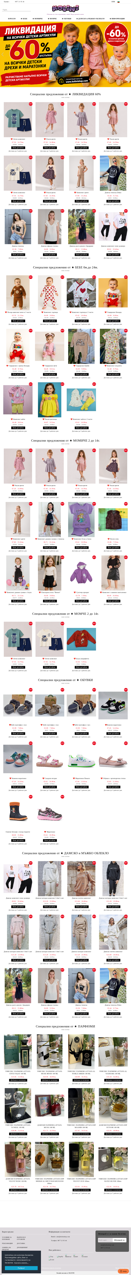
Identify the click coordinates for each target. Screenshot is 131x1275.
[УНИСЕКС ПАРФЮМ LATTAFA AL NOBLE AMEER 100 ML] (81, 1051)
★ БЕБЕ (24, 19)
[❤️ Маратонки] (49, 812)
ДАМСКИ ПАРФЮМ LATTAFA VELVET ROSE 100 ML (18, 1180)
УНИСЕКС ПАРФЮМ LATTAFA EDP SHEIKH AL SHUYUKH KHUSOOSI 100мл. (49, 1181)
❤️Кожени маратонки (113, 725)
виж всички (65, 97)
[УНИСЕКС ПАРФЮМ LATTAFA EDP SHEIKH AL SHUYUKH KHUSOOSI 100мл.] (49, 1159)
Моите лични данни (122, 1268)
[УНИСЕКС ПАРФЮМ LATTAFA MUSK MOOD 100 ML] (49, 1051)
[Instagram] (128, 2)
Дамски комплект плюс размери (113, 246)
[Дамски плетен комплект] (81, 878)
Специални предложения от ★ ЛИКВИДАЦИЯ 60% (65, 94)
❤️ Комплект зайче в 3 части (81, 419)
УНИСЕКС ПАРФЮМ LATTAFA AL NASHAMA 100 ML (113, 1072)
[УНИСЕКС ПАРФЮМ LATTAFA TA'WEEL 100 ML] (18, 1105)
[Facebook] (125, 2)
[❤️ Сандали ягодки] (49, 758)
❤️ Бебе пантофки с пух (50, 725)
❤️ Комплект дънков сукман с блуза (18, 592)
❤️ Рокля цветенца (49, 419)
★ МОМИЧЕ (38, 19)
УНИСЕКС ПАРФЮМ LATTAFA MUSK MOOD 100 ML (49, 1072)
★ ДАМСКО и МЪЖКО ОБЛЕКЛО (90, 19)
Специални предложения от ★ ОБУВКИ (65, 680)
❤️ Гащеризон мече (49, 366)
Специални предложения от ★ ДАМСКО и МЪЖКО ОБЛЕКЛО (65, 853)
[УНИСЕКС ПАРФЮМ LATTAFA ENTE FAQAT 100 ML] (18, 1051)
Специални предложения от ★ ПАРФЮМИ (65, 1026)
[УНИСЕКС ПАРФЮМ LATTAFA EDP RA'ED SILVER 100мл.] (113, 1159)
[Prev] (3, 54)
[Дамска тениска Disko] (113, 173)
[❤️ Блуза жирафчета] (81, 639)
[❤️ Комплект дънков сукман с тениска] (49, 519)
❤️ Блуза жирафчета (81, 659)
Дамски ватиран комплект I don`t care (50, 898)
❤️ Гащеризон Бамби (81, 366)
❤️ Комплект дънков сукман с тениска (49, 539)
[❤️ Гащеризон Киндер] (113, 292)
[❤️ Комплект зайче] (18, 399)
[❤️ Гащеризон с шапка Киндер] (18, 346)
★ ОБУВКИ (66, 19)
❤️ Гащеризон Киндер (113, 312)
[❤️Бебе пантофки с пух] (18, 705)
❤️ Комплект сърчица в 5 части (81, 312)
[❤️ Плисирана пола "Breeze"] (49, 573)
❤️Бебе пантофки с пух (18, 725)
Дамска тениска (18, 246)
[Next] (127, 54)
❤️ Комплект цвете (81, 192)
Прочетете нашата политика (51, 1268)
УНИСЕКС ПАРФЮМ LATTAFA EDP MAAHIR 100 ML (81, 1126)
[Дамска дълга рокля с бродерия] (81, 226)
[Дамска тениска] (18, 226)
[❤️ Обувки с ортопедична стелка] (113, 758)
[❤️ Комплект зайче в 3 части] (81, 399)
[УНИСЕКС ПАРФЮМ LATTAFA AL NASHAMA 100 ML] (113, 1051)
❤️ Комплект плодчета (113, 366)
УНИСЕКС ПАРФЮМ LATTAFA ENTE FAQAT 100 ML (17, 1072)
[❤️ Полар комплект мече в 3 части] (18, 292)
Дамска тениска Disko (113, 192)
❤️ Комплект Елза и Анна (81, 539)
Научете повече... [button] (21, 1263)
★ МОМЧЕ (52, 19)
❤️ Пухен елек (113, 539)
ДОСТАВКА (21, 1243)
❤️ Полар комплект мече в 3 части (18, 312)
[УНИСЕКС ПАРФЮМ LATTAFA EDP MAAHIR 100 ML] (81, 1105)
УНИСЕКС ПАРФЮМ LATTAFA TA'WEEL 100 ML (17, 1126)
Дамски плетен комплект (81, 898)
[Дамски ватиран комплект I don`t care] (49, 878)
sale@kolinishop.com (63, 1236)
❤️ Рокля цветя (49, 139)
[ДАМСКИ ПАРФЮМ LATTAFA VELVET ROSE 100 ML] (18, 1159)
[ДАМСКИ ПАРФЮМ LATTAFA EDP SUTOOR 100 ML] (113, 1105)
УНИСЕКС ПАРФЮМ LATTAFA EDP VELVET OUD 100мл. (81, 1180)
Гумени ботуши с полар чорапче (18, 832)
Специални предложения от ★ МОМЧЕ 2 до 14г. (65, 613)
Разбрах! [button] (21, 1268)
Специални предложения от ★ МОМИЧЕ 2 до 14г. (65, 440)
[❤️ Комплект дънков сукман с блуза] (18, 573)
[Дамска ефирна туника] (49, 226)
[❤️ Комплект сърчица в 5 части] (81, 292)
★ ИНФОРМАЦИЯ (117, 19)
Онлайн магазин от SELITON (65, 1273)
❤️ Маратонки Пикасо (81, 778)
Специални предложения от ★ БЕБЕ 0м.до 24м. (65, 267)
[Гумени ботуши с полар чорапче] (18, 812)
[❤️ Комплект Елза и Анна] (81, 519)
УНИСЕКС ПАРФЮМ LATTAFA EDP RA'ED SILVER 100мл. (113, 1180)
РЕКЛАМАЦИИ (7, 1243)
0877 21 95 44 (19, 1)
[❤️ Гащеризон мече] (49, 346)
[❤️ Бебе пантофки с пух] (49, 705)
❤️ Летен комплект (18, 139)
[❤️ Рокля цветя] (49, 119)
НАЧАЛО (12, 19)
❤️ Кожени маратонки (17, 778)
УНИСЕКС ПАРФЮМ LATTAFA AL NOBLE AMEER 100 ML (81, 1072)
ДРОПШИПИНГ (22, 1247)
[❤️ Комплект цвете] (81, 173)
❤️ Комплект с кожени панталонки (113, 592)
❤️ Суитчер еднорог (81, 592)
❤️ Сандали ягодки (49, 778)
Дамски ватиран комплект (81, 951)
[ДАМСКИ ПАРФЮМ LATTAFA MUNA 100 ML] (49, 1105)
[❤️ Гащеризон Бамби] (81, 346)
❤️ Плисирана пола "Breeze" (49, 592)
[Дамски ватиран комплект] (81, 932)
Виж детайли (18, 148)
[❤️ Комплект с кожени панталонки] (113, 573)
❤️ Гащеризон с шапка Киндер (18, 366)
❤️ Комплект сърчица (49, 312)
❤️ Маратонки (49, 832)
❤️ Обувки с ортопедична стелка (113, 778)
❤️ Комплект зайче (18, 419)
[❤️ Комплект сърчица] (49, 292)
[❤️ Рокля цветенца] (49, 399)
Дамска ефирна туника (49, 246)
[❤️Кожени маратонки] (113, 705)
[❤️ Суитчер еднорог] (81, 573)
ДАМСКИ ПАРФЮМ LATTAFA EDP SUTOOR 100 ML (113, 1126)
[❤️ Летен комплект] (18, 119)
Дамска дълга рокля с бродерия (81, 246)
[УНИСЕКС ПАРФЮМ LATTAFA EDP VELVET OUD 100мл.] (81, 1159)
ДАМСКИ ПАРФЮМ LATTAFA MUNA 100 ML (49, 1126)
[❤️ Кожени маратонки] (18, 758)
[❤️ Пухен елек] (113, 519)
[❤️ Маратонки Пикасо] (81, 758)
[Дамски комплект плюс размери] (113, 226)
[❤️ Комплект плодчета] (113, 346)
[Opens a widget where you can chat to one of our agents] (123, 1271)
